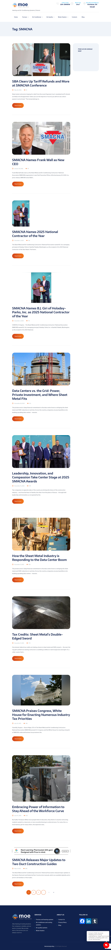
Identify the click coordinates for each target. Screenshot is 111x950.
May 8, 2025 (17, 868)
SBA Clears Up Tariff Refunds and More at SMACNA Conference (40, 83)
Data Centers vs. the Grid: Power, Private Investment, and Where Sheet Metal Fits (39, 395)
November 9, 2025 (19, 564)
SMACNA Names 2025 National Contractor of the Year (35, 234)
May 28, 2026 (17, 90)
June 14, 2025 (17, 815)
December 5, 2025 (19, 240)
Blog (59, 925)
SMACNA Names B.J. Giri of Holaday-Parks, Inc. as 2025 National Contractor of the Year (40, 312)
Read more (18, 105)
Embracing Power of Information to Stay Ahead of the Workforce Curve (38, 809)
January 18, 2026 (18, 168)
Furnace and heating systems (44, 919)
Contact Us (61, 919)
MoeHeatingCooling (49, 946)
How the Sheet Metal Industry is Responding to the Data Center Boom (39, 558)
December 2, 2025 (19, 320)
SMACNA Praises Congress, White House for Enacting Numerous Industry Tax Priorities (41, 715)
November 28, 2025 (19, 403)
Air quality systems (41, 927)
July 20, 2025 (17, 723)
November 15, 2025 (19, 486)
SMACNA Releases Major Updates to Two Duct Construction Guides (38, 862)
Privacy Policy (62, 922)
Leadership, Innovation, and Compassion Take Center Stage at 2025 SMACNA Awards (40, 477)
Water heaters (40, 930)
